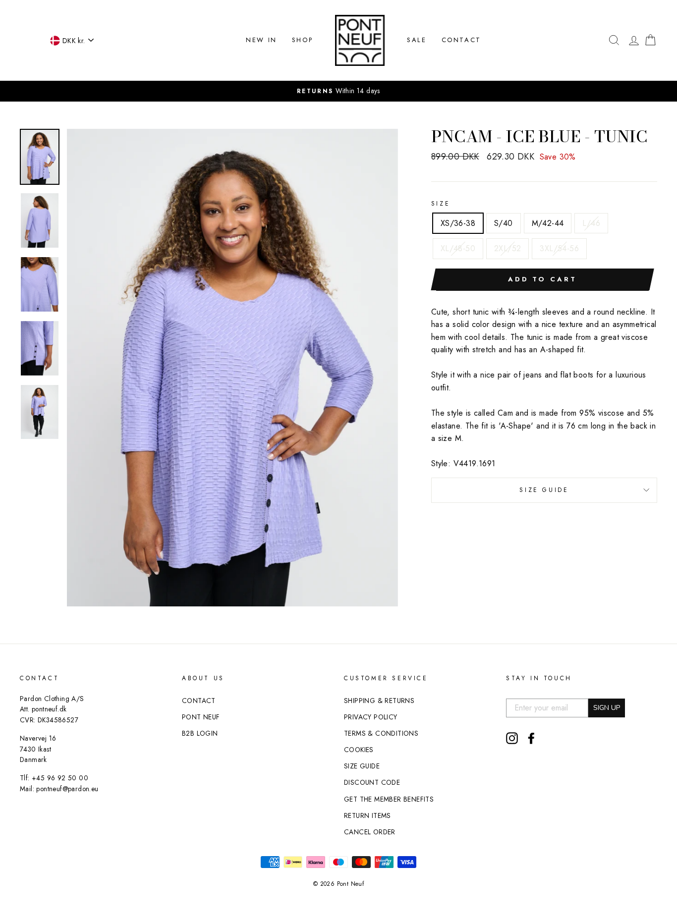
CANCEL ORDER (369, 832)
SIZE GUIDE (543, 490)
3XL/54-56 (559, 248)
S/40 (503, 223)
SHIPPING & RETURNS (379, 700)
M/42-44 (548, 223)
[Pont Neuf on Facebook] (531, 738)
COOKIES (359, 750)
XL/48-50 (458, 248)
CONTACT (461, 40)
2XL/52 (507, 248)
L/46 (591, 223)
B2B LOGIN (200, 733)
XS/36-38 (458, 223)
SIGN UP (606, 707)
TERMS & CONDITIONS (381, 733)
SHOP (302, 40)
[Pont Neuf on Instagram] (512, 738)
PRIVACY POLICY (370, 717)
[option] (232, 368)
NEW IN (261, 40)
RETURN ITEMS (367, 815)
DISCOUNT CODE (372, 782)
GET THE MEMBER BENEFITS (389, 799)
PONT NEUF (201, 717)
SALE (416, 40)
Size (440, 203)
